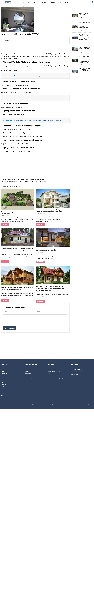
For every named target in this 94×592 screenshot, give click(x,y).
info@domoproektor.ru (79, 372)
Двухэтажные (28, 371)
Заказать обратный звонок (54, 371)
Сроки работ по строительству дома (56, 382)
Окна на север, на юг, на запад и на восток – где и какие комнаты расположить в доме (38, 76)
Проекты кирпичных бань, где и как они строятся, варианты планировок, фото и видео (17, 249)
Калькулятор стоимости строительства (57, 375)
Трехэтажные (28, 373)
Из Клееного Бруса (29, 378)
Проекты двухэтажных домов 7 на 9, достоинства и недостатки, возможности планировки (52, 211)
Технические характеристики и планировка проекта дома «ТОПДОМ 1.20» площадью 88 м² (84, 37)
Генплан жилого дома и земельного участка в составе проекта (16, 213)
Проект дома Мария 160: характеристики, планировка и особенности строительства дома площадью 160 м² (85, 59)
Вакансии (50, 373)
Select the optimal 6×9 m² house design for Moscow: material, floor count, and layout (17, 288)
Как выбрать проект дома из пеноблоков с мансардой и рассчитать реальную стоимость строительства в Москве (51, 288)
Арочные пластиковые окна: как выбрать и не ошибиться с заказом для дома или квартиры (40, 98)
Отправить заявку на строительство (56, 384)
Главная (26, 2)
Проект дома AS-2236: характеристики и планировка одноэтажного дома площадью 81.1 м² (84, 14)
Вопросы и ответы (52, 369)
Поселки (53, 2)
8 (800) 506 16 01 (77, 369)
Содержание (7, 40)
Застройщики (64, 2)
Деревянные (28, 367)
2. (18, 49)
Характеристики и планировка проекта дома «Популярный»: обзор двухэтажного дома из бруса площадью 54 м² (84, 48)
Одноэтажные (28, 369)
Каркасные (27, 375)
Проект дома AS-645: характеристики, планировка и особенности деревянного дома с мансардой (84, 25)
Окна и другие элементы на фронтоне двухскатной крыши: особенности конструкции (38, 120)
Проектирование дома (20, 6)
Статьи (35, 2)
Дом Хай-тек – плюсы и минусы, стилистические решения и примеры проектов (52, 250)
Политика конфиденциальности (55, 367)
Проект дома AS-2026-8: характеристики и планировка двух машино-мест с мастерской (85, 71)
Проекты (44, 2)
